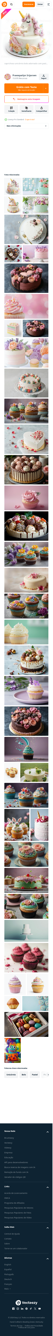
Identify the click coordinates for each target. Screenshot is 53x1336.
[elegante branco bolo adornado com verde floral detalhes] (18, 865)
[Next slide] (42, 1224)
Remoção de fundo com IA (16, 1324)
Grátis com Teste (26, 88)
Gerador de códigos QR (15, 1329)
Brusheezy (9, 1287)
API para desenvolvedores (16, 1311)
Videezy (7, 1296)
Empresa (8, 1301)
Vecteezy (8, 1292)
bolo (24, 1223)
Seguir (43, 78)
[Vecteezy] (4, 4)
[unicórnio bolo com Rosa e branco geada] (13, 951)
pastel (35, 1223)
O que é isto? (30, 119)
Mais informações (14, 126)
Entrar (40, 4)
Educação (8, 1306)
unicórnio (11, 1223)
